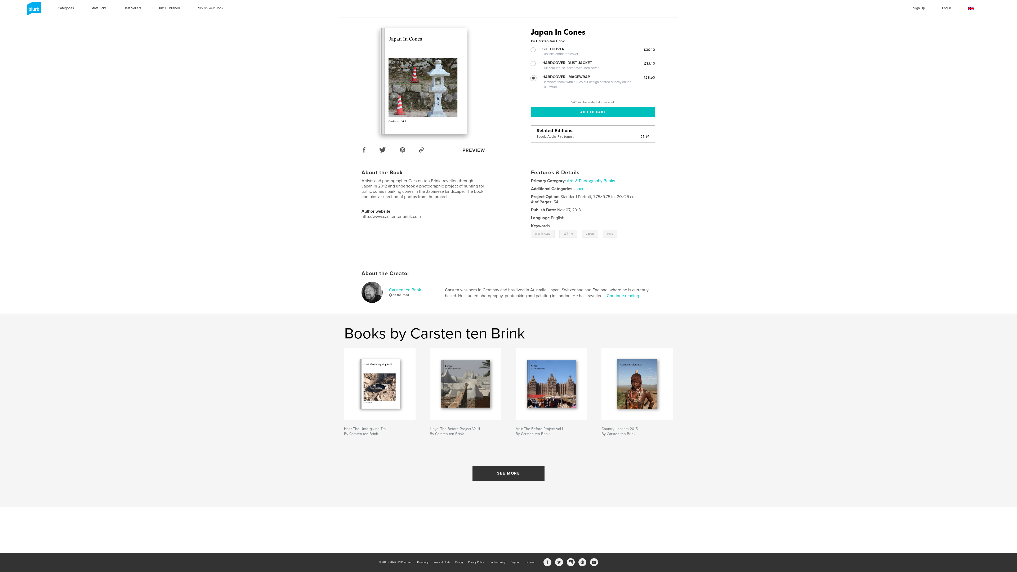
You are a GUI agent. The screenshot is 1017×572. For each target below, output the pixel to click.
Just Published (169, 8)
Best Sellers (132, 8)
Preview (473, 150)
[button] (971, 8)
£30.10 (649, 49)
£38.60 (649, 77)
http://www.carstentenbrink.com (391, 216)
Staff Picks (98, 8)
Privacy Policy (476, 562)
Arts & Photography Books (591, 181)
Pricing (459, 562)
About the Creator (385, 273)
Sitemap (530, 562)
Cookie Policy (497, 562)
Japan (579, 188)
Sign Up (919, 8)
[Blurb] (33, 11)
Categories (66, 8)
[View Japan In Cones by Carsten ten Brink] (423, 81)
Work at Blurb (442, 562)
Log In (946, 8)
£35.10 (649, 63)
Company (423, 562)
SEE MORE (508, 473)
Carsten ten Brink (405, 290)
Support (515, 562)
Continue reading (623, 295)
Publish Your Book (210, 8)
